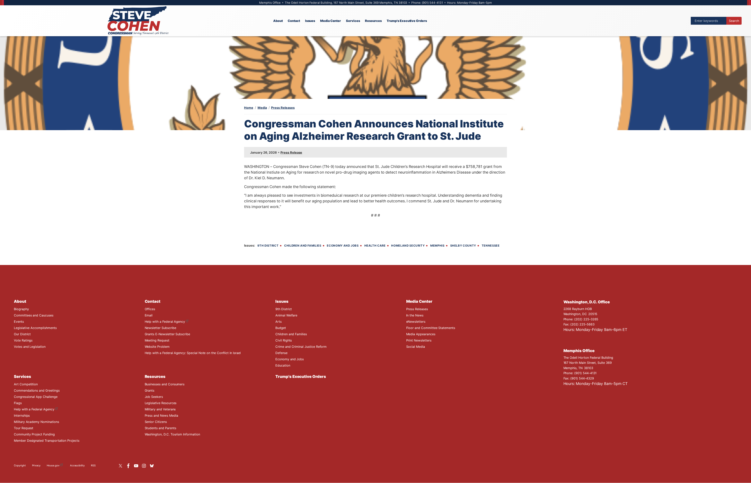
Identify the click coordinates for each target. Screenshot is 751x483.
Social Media (415, 347)
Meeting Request (157, 340)
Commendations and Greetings (37, 390)
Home (248, 108)
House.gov (53, 465)
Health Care (375, 245)
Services (22, 376)
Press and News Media (161, 415)
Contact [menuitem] (294, 21)
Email (149, 315)
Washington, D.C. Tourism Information (172, 434)
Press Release (291, 152)
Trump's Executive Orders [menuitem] (407, 21)
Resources (155, 376)
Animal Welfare (286, 315)
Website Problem (157, 347)
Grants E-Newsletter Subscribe (167, 334)
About (20, 301)
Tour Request (23, 428)
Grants (150, 390)
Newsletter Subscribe (160, 328)
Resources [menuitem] (373, 21)
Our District (22, 334)
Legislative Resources (161, 403)
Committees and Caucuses (33, 315)
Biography (21, 309)
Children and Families (302, 245)
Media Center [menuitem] (330, 21)
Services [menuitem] (353, 21)
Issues (281, 301)
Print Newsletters (418, 340)
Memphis (437, 245)
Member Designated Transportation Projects (46, 440)
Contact (153, 301)
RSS (93, 465)
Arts (278, 322)
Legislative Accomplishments (35, 328)
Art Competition (26, 384)
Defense (281, 353)
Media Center (419, 301)
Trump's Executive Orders (300, 376)
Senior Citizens (156, 422)
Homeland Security (408, 245)
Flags (18, 403)
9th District (268, 245)
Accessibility (77, 465)
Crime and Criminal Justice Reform (301, 347)
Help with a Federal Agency (165, 322)
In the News (414, 315)
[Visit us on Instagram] (145, 466)
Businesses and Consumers (165, 384)
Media (262, 108)
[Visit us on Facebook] (129, 466)
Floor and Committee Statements (430, 328)
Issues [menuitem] (310, 21)
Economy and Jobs (342, 245)
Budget (280, 328)
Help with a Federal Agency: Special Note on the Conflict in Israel (193, 353)
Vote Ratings (23, 340)
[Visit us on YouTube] (137, 466)
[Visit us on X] (121, 466)
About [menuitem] (278, 21)
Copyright (20, 465)
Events (19, 322)
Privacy (36, 465)
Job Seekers (154, 397)
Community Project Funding (34, 434)
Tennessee (491, 245)
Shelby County (463, 245)
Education (282, 365)
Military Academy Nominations (36, 422)
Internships (22, 415)
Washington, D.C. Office (586, 302)
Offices (150, 309)
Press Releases (283, 108)
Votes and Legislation (30, 347)
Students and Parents (160, 428)
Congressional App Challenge (35, 397)
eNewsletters (415, 322)
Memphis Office (579, 350)
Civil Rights (283, 340)
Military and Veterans (160, 409)
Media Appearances (420, 334)
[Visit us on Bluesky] (153, 466)
